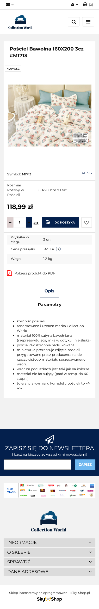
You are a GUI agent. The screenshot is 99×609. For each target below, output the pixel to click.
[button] (87, 4)
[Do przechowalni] (86, 222)
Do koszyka (65, 222)
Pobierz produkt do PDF (34, 273)
